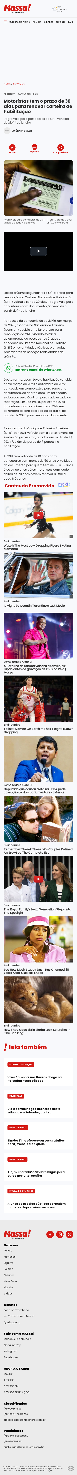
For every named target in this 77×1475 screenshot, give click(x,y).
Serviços (19, 83)
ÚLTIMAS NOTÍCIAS (19, 21)
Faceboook (11, 1357)
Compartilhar (60, 152)
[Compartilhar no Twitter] (59, 159)
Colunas (10, 1305)
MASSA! (8, 1374)
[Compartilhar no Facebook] (55, 159)
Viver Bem (10, 1281)
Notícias (11, 1245)
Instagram (10, 1351)
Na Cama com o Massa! (19, 1316)
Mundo (8, 1287)
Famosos (10, 1257)
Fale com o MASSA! (19, 1334)
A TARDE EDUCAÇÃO (17, 1392)
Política (8, 1269)
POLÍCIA (37, 21)
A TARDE (9, 1380)
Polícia (8, 1250)
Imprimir (34, 151)
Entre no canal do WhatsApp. (38, 370)
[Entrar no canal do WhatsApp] (8, 368)
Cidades (9, 1275)
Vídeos (8, 1293)
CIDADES (48, 21)
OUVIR (12, 152)
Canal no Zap (12, 1345)
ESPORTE (60, 21)
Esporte (8, 1263)
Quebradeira (12, 1322)
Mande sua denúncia (17, 1339)
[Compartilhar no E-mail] (64, 159)
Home (8, 83)
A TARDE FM (11, 1386)
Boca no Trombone (16, 1310)
